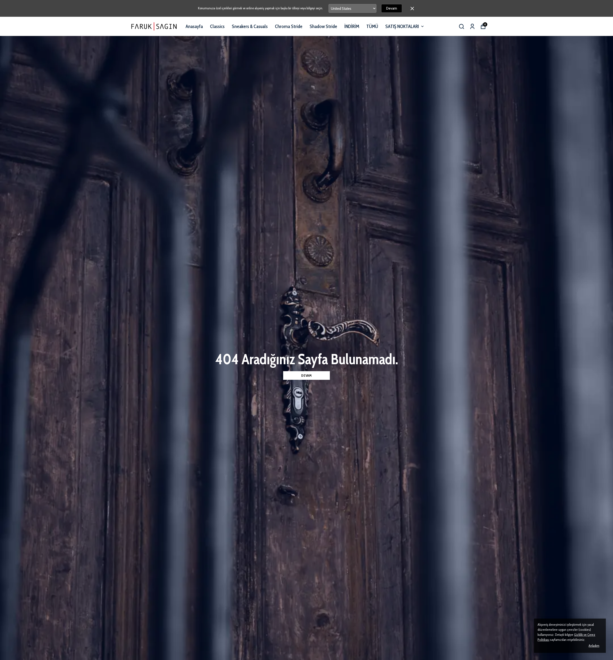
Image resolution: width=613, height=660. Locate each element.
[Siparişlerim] (472, 26)
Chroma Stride (288, 26)
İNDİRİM (351, 26)
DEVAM (306, 375)
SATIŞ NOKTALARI (402, 26)
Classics (217, 26)
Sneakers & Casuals (250, 26)
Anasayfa (194, 26)
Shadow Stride (323, 26)
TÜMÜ (372, 26)
